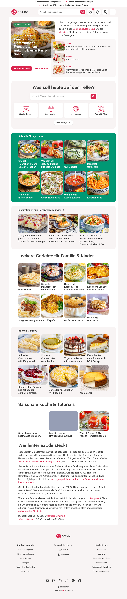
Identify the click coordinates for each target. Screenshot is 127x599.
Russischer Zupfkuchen (25, 567)
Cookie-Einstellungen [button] (101, 571)
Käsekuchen (86, 392)
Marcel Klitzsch (25, 519)
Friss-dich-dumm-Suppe (25, 196)
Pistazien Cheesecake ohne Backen (48, 358)
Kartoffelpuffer (48, 320)
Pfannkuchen (25, 289)
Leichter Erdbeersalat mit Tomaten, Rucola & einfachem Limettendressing (88, 47)
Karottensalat (94, 197)
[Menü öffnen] (113, 12)
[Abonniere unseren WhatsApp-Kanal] (60, 581)
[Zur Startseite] (19, 12)
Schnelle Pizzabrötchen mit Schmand (48, 287)
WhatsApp (65, 554)
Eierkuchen (25, 571)
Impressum (101, 549)
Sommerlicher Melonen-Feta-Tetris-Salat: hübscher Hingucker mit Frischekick (87, 71)
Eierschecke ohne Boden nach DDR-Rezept (96, 358)
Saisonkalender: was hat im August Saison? (29, 434)
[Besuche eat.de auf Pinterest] (73, 581)
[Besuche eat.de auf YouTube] (47, 581)
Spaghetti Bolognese (29, 320)
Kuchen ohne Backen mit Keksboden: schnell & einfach (29, 390)
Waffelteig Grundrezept (93, 319)
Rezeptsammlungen (25, 554)
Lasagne (25, 563)
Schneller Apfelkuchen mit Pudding (61, 391)
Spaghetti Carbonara (92, 165)
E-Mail (65, 549)
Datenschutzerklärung (102, 558)
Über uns (101, 554)
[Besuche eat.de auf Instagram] (54, 581)
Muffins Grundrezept (74, 320)
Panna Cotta (72, 59)
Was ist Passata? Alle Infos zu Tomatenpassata (92, 434)
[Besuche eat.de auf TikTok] (67, 581)
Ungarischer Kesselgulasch (72, 196)
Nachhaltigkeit (101, 563)
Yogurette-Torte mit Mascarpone (73, 360)
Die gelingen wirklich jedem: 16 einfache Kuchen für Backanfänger (31, 238)
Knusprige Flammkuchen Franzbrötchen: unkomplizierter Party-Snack (30, 46)
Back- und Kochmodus (84, 29)
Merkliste (63, 32)
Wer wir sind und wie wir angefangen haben (39, 461)
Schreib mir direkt (56, 516)
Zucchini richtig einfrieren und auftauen (61, 434)
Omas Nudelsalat (50, 197)
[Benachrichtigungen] (98, 12)
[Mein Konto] (105, 12)
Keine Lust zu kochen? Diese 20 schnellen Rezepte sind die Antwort (62, 238)
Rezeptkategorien (25, 549)
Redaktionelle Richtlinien (101, 567)
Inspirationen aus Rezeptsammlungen (39, 210)
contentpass (92, 498)
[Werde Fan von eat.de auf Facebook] (80, 581)
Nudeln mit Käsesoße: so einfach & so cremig (74, 287)
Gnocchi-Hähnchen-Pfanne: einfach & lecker (28, 163)
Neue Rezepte (25, 558)
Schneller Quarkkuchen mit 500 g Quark (26, 358)
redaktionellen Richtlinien (30, 511)
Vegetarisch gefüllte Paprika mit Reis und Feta (50, 163)
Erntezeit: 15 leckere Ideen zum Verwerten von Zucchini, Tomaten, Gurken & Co (91, 240)
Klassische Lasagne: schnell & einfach (97, 288)
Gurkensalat (70, 166)
